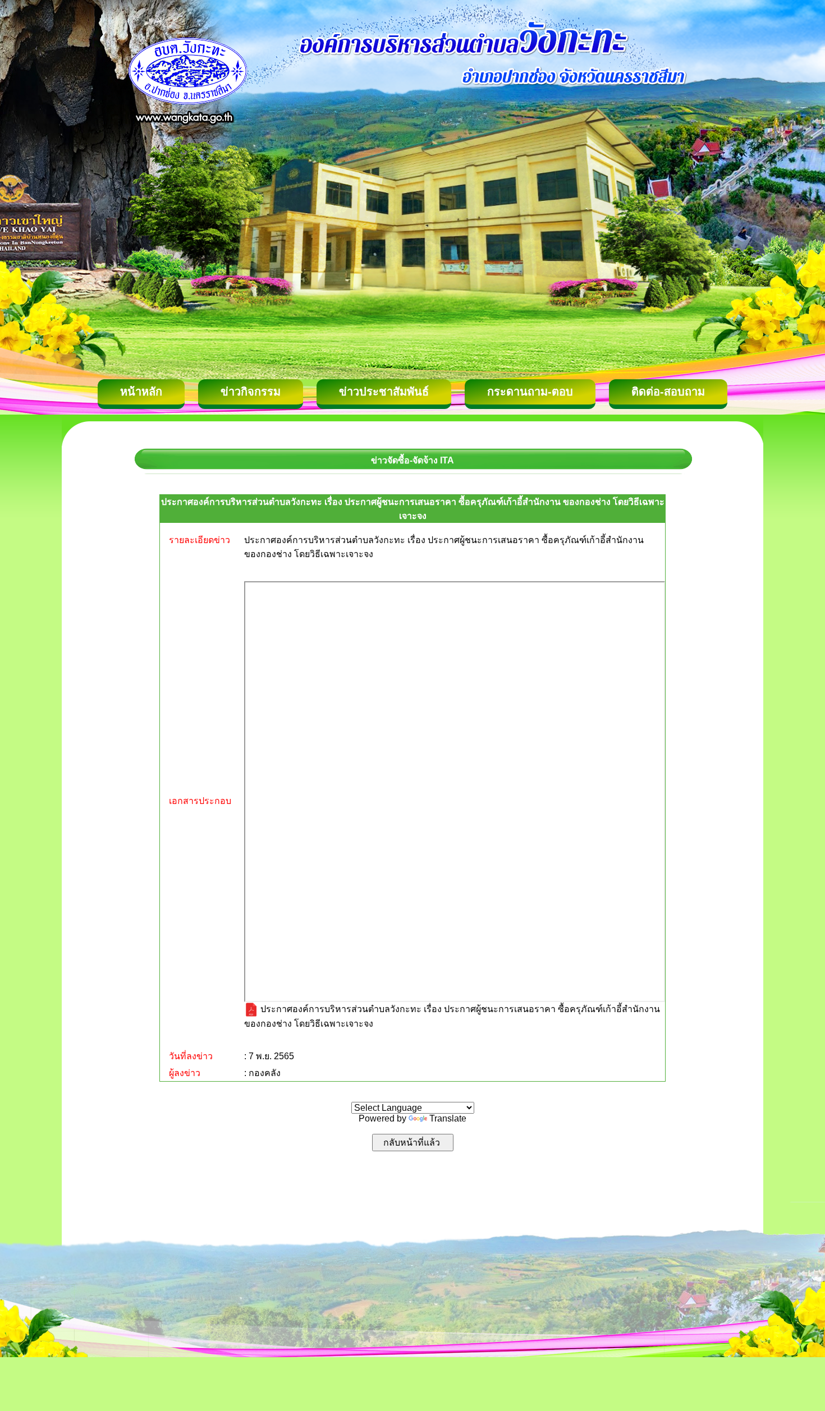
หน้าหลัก (141, 391)
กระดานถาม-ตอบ (530, 391)
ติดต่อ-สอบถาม (668, 391)
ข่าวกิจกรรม (251, 391)
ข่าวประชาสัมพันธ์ (384, 391)
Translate (447, 1118)
